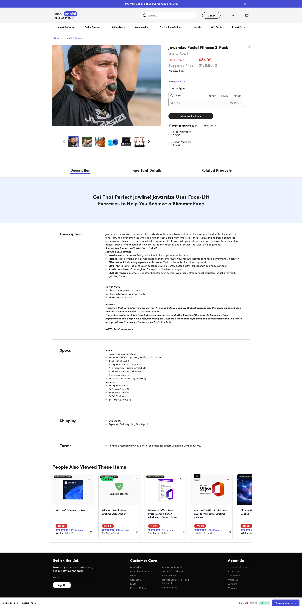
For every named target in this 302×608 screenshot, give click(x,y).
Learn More (210, 125)
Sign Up (61, 585)
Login (133, 575)
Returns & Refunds (172, 567)
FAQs (133, 583)
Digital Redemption (141, 571)
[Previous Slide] (64, 142)
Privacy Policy (138, 588)
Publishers (234, 575)
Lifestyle (197, 27)
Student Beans (170, 587)
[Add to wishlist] (250, 46)
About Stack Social (238, 567)
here (129, 374)
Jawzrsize (180, 81)
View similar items (191, 116)
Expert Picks (238, 27)
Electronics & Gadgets (171, 27)
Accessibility (169, 575)
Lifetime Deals (117, 27)
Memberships (142, 27)
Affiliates (233, 579)
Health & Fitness (74, 37)
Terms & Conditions (173, 571)
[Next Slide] (148, 142)
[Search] (145, 15)
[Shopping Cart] (246, 15)
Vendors (232, 583)
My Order (135, 567)
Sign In (211, 15)
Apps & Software (66, 27)
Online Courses (92, 27)
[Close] (245, 4)
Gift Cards (216, 27)
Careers (232, 588)
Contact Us (136, 579)
